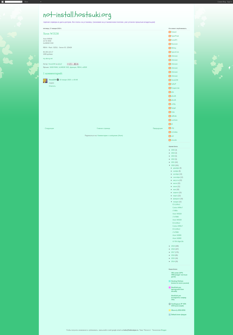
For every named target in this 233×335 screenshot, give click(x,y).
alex (172, 92)
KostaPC (174, 40)
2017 (173, 252)
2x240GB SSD (64, 67)
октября (176, 174)
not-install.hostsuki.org (77, 15)
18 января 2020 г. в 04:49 (69, 80)
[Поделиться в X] (73, 64)
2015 (173, 258)
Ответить (52, 86)
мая (174, 189)
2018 (173, 249)
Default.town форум (178, 314)
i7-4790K (176, 217)
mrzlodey (174, 132)
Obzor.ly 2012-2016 (178, 310)
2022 (173, 159)
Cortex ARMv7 (178, 207)
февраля (176, 199)
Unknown (174, 56)
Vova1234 (52, 80)
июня (175, 186)
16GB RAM (54, 67)
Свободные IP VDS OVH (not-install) (178, 305)
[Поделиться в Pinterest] (77, 64)
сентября (176, 177)
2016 (173, 255)
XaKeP (173, 84)
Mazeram (174, 44)
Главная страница (103, 128)
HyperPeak (175, 36)
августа (176, 180)
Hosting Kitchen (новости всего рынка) (180, 282)
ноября (176, 171)
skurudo (174, 140)
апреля (176, 192)
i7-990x (175, 211)
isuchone (174, 120)
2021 (173, 162)
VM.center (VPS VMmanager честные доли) (179, 275)
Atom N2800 (177, 235)
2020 (173, 165)
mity (172, 128)
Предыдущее (158, 128)
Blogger (163, 330)
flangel (173, 108)
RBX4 (79, 67)
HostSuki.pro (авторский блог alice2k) (177, 289)
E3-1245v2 (176, 204)
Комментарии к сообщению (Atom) (110, 135)
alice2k (173, 96)
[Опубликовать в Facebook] (75, 64)
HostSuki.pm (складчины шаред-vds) (178, 297)
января (176, 202)
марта (175, 196)
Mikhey (173, 48)
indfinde (174, 116)
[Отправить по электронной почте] (68, 64)
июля (175, 183)
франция (73, 67)
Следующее (49, 128)
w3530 (84, 67)
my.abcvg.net (48, 58)
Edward (173, 32)
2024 (173, 153)
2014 (173, 261)
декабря (176, 168)
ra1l (172, 136)
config (173, 104)
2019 (173, 246)
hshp (173, 112)
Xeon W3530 (177, 220)
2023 (173, 156)
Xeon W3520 (177, 214)
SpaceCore (175, 52)
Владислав (175, 88)
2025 (173, 150)
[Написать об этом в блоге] (70, 64)
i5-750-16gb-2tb (178, 241)
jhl (172, 124)
